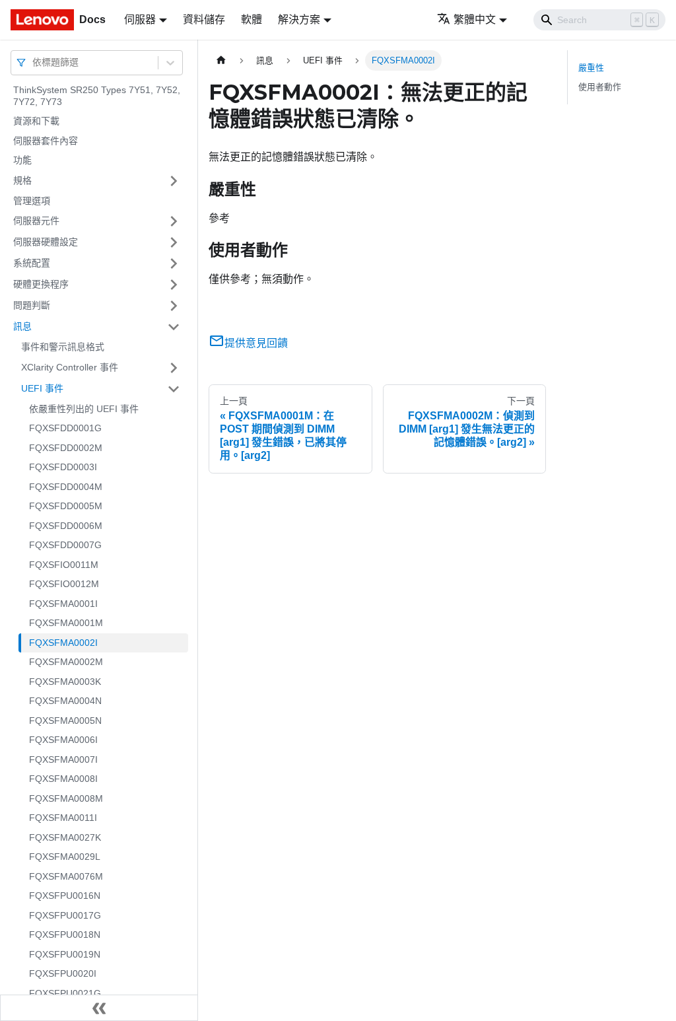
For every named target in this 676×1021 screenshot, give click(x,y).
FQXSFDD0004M (65, 486)
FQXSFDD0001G (65, 428)
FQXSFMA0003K (65, 681)
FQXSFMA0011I (63, 817)
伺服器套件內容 (45, 140)
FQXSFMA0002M (66, 661)
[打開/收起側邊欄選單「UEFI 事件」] (173, 389)
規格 (22, 180)
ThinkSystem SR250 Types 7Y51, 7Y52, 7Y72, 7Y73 (96, 96)
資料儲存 (204, 19)
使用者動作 (599, 87)
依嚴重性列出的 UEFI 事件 (84, 409)
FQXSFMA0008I (63, 778)
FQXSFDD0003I (63, 467)
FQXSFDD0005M (65, 506)
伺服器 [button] (140, 19)
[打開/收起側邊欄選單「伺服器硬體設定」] (173, 242)
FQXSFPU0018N (64, 934)
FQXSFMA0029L (64, 856)
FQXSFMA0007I (63, 759)
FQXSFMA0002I (63, 642)
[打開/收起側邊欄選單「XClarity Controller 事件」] (173, 367)
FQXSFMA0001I (63, 603)
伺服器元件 (36, 220)
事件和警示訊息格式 (62, 346)
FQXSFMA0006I (63, 739)
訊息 (22, 326)
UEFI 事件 (42, 388)
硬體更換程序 (41, 284)
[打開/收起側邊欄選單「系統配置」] (173, 263)
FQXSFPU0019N (64, 954)
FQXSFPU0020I (62, 973)
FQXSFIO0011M (63, 564)
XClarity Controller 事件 (69, 367)
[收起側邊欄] (99, 1008)
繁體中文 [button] (475, 19)
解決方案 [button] (299, 19)
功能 (22, 160)
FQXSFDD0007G (65, 545)
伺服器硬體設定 (45, 241)
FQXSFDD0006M (65, 525)
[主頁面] (221, 60)
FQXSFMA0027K (65, 837)
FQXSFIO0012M (64, 584)
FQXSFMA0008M (66, 798)
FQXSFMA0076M (66, 876)
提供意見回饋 (256, 343)
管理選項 (31, 200)
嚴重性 (591, 68)
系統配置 (31, 263)
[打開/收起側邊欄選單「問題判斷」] (173, 305)
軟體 (251, 19)
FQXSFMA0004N (65, 700)
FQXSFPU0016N (64, 895)
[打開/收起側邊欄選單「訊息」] (173, 326)
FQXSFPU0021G (65, 993)
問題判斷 (31, 305)
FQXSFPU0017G (65, 915)
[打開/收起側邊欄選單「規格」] (173, 181)
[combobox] (33, 62)
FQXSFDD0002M (65, 447)
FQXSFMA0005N (65, 720)
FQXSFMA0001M (66, 622)
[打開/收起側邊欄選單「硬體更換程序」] (173, 284)
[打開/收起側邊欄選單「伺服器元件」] (173, 221)
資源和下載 (36, 121)
